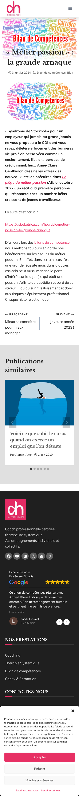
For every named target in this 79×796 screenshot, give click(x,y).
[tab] (31, 469)
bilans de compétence (52, 242)
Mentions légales (51, 790)
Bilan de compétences (51, 72)
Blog (70, 72)
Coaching (12, 655)
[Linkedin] (25, 556)
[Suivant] (66, 422)
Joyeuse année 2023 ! (62, 320)
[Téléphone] (49, 556)
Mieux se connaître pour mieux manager (20, 323)
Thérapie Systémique (22, 663)
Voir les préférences (39, 780)
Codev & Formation (20, 678)
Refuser (39, 769)
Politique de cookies (27, 790)
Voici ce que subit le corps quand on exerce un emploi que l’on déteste (38, 440)
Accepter (39, 757)
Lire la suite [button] (16, 612)
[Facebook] (8, 556)
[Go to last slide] (12, 422)
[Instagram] (33, 556)
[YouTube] (16, 556)
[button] (73, 711)
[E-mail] (41, 556)
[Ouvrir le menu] (70, 8)
